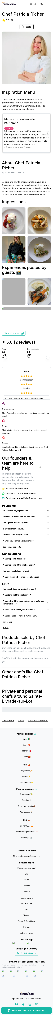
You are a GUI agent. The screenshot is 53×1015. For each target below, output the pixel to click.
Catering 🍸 (27, 800)
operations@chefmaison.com (28, 856)
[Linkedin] (29, 1005)
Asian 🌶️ (26, 765)
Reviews (26, 886)
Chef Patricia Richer (38, 720)
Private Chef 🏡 (26, 794)
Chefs (21, 720)
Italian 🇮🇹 (26, 739)
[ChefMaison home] (26, 993)
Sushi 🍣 (26, 745)
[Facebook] (23, 1005)
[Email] (36, 1005)
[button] (27, 26)
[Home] (9, 4)
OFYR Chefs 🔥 (26, 826)
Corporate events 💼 (26, 806)
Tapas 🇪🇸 (26, 757)
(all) (35, 734)
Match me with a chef (26, 868)
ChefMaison (8, 720)
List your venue (26, 933)
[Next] (47, 133)
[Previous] (5, 133)
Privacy (26, 927)
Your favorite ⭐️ (26, 782)
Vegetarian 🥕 (27, 770)
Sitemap (26, 915)
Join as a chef (27, 903)
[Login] (42, 4)
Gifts (26, 874)
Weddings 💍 (26, 838)
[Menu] (49, 4)
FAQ (26, 909)
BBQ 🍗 (26, 820)
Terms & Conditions (26, 921)
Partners (26, 891)
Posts (26, 880)
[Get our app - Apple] (18, 943)
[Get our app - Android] (34, 943)
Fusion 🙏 (26, 776)
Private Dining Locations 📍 (26, 832)
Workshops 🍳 (26, 812)
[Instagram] (16, 1005)
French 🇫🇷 (26, 751)
